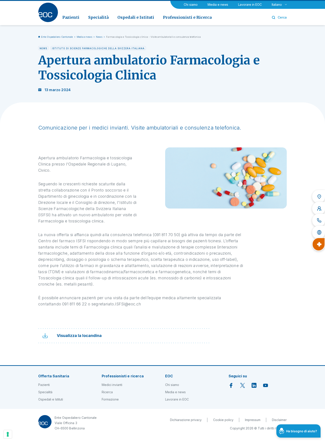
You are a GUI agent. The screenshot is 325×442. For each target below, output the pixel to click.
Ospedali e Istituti (50, 399)
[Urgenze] (318, 244)
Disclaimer (279, 420)
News (99, 36)
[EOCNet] (318, 232)
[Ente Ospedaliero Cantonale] (48, 12)
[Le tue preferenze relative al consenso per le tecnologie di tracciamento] (8, 434)
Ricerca (107, 392)
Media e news (218, 4)
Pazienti (44, 385)
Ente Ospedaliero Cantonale (57, 36)
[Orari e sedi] (318, 196)
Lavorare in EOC (250, 4)
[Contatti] (318, 220)
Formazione (110, 399)
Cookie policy (223, 420)
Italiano (277, 4)
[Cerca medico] (318, 208)
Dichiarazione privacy (186, 420)
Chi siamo (191, 4)
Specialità (45, 392)
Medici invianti (112, 385)
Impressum (252, 420)
